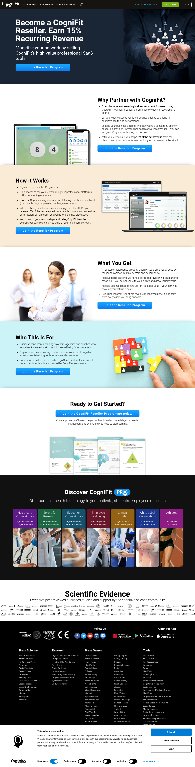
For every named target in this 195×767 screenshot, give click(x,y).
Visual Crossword (93, 690)
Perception (24, 696)
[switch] (82, 761)
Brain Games (149, 706)
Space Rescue (91, 696)
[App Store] (165, 636)
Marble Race (90, 703)
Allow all (171, 732)
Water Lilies (119, 712)
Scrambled (90, 709)
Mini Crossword (92, 658)
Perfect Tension (121, 703)
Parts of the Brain (27, 662)
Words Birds (119, 718)
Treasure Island (92, 681)
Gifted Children (150, 721)
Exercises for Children (153, 681)
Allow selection (171, 740)
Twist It (117, 709)
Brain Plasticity (26, 668)
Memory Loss (25, 677)
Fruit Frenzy (90, 662)
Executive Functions (28, 687)
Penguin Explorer (122, 665)
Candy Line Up (120, 658)
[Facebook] (77, 636)
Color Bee (118, 671)
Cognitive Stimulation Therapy (157, 696)
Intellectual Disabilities (29, 681)
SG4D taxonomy (59, 684)
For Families (148, 655)
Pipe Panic (90, 665)
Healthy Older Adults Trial (63, 662)
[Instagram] (96, 636)
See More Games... (122, 721)
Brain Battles (149, 725)
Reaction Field (120, 715)
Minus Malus (120, 696)
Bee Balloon (119, 674)
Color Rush (90, 718)
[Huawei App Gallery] (122, 636)
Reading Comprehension (154, 718)
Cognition (23, 674)
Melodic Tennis (91, 706)
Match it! (89, 693)
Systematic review (60, 681)
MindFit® (147, 671)
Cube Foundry (120, 681)
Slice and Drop (120, 706)
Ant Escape (90, 677)
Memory (23, 693)
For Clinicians (149, 658)
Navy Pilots (57, 665)
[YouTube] (90, 636)
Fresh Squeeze (121, 684)
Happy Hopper (120, 655)
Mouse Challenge (122, 699)
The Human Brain (27, 655)
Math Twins (119, 693)
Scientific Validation (66, 4)
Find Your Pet (91, 712)
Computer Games (60, 658)
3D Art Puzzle (91, 721)
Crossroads (119, 677)
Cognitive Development (153, 684)
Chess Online (91, 655)
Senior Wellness (59, 668)
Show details (148, 761)
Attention (23, 699)
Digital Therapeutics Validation (66, 655)
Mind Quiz (147, 693)
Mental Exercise (150, 709)
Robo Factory (91, 674)
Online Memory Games (153, 712)
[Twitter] (84, 636)
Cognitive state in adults (63, 677)
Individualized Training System (157, 690)
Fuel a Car (118, 690)
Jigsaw (117, 687)
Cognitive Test (29, 4)
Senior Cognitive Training (63, 674)
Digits (116, 668)
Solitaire (89, 671)
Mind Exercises (150, 699)
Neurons (23, 665)
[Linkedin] (103, 636)
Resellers (147, 677)
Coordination (25, 690)
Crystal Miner (91, 668)
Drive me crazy (91, 687)
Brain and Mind (26, 658)
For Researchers (150, 662)
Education (147, 665)
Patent (146, 668)
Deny (171, 749)
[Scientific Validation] (97, 620)
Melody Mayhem (92, 715)
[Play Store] (143, 636)
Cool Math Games (151, 715)
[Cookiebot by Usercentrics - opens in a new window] (18, 761)
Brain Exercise (149, 687)
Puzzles (117, 662)
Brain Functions (26, 684)
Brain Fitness (25, 671)
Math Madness (92, 699)
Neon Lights (90, 684)
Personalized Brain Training (155, 703)
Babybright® (149, 674)
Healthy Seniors (59, 671)
